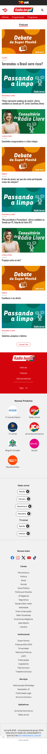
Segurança (23, 599)
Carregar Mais (23, 344)
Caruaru (23, 499)
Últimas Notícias (23, 378)
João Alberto (23, 623)
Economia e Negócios (23, 619)
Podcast (23, 373)
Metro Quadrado (23, 615)
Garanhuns (23, 506)
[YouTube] (29, 558)
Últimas (5, 17)
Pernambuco (23, 572)
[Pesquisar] (42, 10)
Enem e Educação (23, 611)
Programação (18, 17)
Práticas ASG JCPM (23, 644)
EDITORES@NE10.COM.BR (29, 735)
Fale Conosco (23, 667)
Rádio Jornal (23, 714)
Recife (23, 491)
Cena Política (23, 588)
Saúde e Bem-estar (23, 603)
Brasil (23, 580)
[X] (23, 558)
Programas (32, 17)
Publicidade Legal (23, 693)
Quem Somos (23, 640)
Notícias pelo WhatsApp (23, 685)
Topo (21, 388)
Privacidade (23, 648)
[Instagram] (18, 558)
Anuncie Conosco (23, 697)
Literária (23, 626)
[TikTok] (34, 558)
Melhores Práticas (23, 652)
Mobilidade (23, 607)
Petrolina (23, 513)
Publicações (23, 660)
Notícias (23, 367)
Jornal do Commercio (23, 710)
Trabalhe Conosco (24, 671)
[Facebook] (12, 558)
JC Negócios (23, 596)
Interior (24, 533)
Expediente (23, 664)
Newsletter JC (23, 689)
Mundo (23, 584)
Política (23, 576)
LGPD (23, 656)
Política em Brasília (23, 592)
